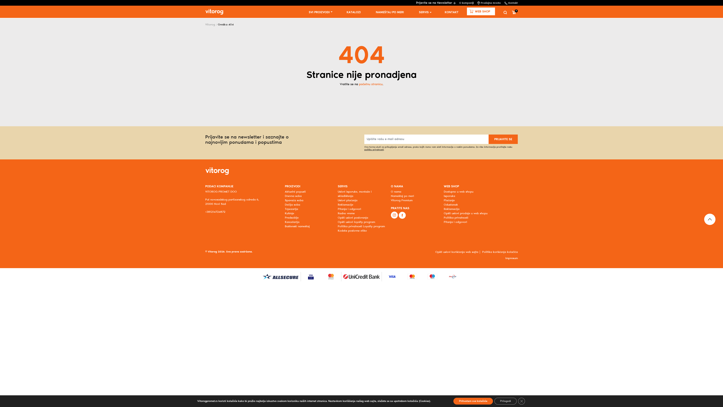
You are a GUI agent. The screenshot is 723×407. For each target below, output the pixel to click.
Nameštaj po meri (390, 12)
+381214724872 (215, 211)
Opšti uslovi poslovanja (353, 217)
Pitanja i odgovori (349, 209)
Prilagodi (505, 401)
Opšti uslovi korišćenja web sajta (456, 252)
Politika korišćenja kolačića (500, 252)
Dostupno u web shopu (458, 191)
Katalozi (354, 12)
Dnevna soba (293, 196)
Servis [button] (424, 12)
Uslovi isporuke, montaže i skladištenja (355, 194)
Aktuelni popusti (295, 191)
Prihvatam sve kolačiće (473, 401)
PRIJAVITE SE (503, 139)
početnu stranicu (371, 84)
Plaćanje (449, 200)
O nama (396, 191)
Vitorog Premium (402, 200)
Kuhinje (289, 213)
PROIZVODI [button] (292, 186)
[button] (481, 11)
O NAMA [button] (397, 186)
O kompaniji (466, 3)
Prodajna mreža (491, 3)
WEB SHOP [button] (451, 186)
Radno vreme (346, 213)
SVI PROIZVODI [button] (319, 12)
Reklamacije (345, 204)
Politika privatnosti (456, 217)
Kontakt (513, 3)
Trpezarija (291, 209)
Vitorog (210, 24)
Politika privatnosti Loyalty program (361, 226)
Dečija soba (292, 204)
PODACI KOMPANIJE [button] (219, 186)
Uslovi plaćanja (347, 200)
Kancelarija (292, 222)
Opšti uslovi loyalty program (356, 222)
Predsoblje (292, 217)
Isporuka (449, 196)
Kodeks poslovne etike (352, 230)
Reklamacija (451, 209)
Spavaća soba (294, 200)
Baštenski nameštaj (297, 226)
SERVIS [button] (343, 186)
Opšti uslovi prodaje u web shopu (465, 213)
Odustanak (451, 204)
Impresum (511, 258)
